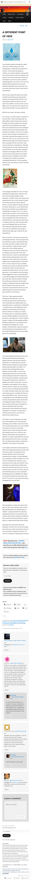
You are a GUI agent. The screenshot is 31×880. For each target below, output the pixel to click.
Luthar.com (15, 782)
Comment (21, 816)
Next (27, 25)
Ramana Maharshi (14, 623)
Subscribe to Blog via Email (11, 565)
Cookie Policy (5, 873)
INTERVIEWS (20, 14)
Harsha (6, 780)
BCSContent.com (8, 640)
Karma (8, 622)
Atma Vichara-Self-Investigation (20, 620)
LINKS (4, 21)
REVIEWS (11, 17)
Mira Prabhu (23, 623)
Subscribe (7, 581)
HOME (4, 14)
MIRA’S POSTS (11, 14)
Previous (21, 25)
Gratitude (4, 622)
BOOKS (4, 17)
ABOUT (9, 21)
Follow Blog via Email (8, 825)
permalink (11, 625)
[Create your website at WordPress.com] (15, 2)
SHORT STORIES (20, 17)
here (26, 547)
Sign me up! (6, 835)
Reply (7, 650)
